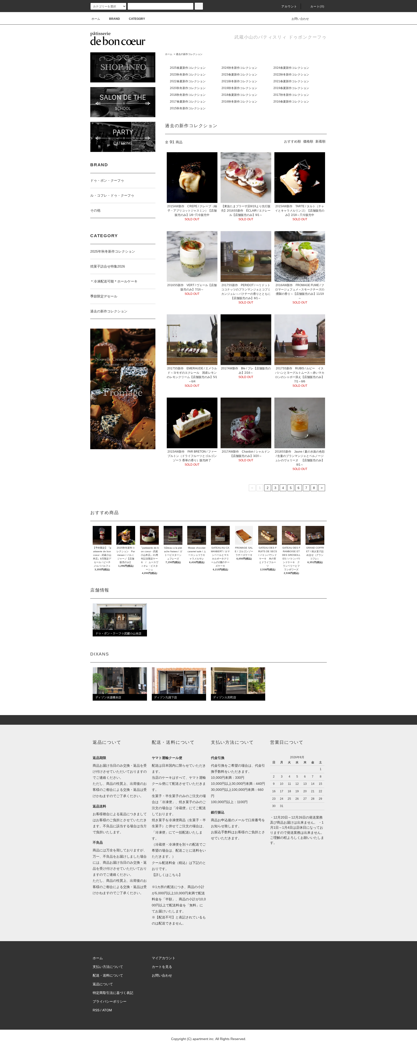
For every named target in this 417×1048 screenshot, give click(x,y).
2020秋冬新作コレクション (188, 88)
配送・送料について (108, 975)
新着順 (320, 141)
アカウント (289, 6)
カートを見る (162, 967)
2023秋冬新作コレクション (188, 74)
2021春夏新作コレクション (291, 81)
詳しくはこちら (167, 875)
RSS (96, 1010)
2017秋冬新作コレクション (291, 95)
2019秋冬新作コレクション (239, 88)
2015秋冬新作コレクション (188, 108)
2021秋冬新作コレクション (239, 81)
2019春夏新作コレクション (291, 88)
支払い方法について (108, 967)
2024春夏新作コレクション (291, 67)
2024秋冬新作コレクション (239, 67)
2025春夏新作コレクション (188, 67)
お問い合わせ (300, 19)
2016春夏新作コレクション (291, 101)
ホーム (95, 19)
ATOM (107, 1010)
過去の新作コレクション (189, 54)
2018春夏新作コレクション (239, 95)
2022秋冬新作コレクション (291, 74)
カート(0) (317, 6)
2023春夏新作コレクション (239, 74)
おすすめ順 (292, 141)
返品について (103, 984)
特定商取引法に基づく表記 (113, 993)
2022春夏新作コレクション (188, 81)
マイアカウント (163, 958)
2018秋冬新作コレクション (188, 95)
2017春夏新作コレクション (188, 101)
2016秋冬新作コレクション (239, 101)
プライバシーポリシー (109, 1001)
